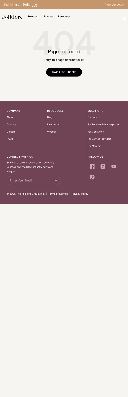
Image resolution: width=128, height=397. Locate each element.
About (10, 117)
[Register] (56, 180)
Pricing (48, 16)
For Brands (94, 117)
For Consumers (96, 131)
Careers (11, 131)
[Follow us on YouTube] (113, 166)
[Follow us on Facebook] (92, 166)
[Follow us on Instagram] (103, 166)
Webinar (51, 131)
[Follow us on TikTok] (92, 177)
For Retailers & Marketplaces (103, 124)
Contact (11, 124)
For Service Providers (99, 138)
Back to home (64, 72)
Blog (49, 117)
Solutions (33, 16)
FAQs (10, 138)
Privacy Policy (80, 193)
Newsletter (53, 124)
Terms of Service (58, 193)
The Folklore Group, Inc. (30, 193)
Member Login (114, 4)
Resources (64, 16)
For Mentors (94, 146)
